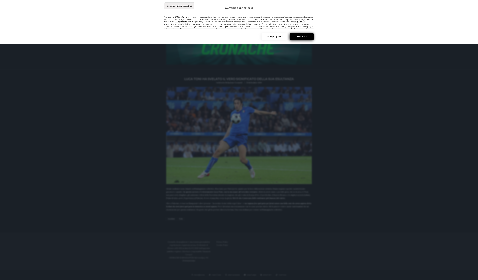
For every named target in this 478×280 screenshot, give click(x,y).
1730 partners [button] (181, 17)
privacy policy (288, 29)
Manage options (275, 36)
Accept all (302, 36)
